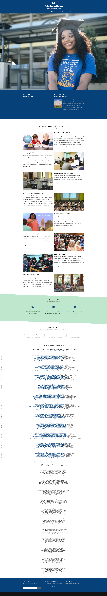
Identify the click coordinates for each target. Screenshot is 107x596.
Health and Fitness (74, 334)
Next (106, 51)
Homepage (33, 11)
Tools (64, 11)
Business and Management (54, 334)
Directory (44, 11)
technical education (60, 404)
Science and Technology (32, 334)
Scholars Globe (28, 594)
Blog (72, 11)
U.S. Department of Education (72, 370)
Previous (1, 51)
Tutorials (55, 11)
